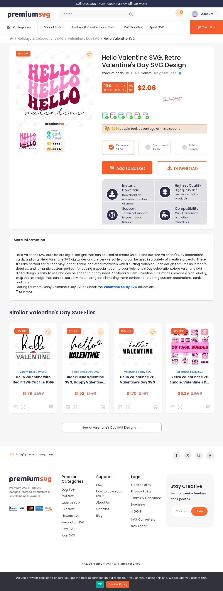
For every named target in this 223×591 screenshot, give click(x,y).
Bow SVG (68, 529)
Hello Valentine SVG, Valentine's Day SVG (137, 380)
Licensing (138, 504)
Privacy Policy (141, 491)
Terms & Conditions (146, 498)
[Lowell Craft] (121, 407)
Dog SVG (68, 489)
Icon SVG (68, 535)
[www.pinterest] (210, 456)
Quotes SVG (71, 503)
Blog (99, 515)
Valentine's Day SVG (84, 38)
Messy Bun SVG (73, 522)
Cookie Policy (141, 485)
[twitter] (188, 456)
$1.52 (79, 393)
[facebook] (177, 456)
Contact (102, 509)
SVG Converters (143, 519)
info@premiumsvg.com (34, 454)
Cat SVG (68, 496)
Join (199, 511)
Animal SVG (52, 27)
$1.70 (132, 393)
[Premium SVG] (16, 407)
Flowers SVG (71, 516)
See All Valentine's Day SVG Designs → (111, 427)
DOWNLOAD (185, 169)
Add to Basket (130, 168)
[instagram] (199, 456)
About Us (103, 502)
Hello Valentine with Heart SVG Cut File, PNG (33, 380)
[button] (204, 14)
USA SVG (68, 509)
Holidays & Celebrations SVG (92, 27)
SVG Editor (139, 526)
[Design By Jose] (173, 407)
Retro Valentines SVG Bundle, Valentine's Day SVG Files (190, 380)
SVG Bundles (132, 27)
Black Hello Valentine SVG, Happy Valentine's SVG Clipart (85, 380)
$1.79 (27, 393)
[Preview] (24, 407)
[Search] (131, 14)
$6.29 (183, 393)
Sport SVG (156, 27)
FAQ (99, 485)
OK (100, 584)
